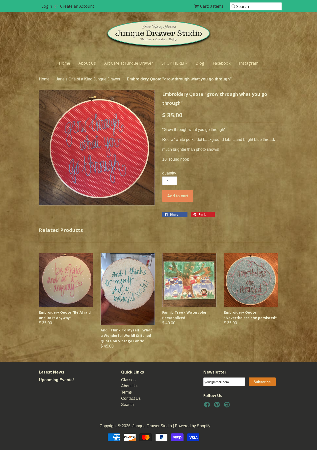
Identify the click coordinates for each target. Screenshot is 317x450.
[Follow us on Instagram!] (227, 406)
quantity (169, 173)
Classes (128, 380)
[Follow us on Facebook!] (207, 406)
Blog (200, 63)
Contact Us (131, 398)
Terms (126, 392)
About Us (87, 63)
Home (64, 63)
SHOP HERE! (173, 63)
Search (127, 404)
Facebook (222, 63)
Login (46, 6)
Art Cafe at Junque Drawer (128, 63)
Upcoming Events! (56, 380)
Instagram (248, 63)
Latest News (51, 372)
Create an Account (77, 6)
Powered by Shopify (192, 426)
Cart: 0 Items (211, 6)
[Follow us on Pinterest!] (217, 406)
